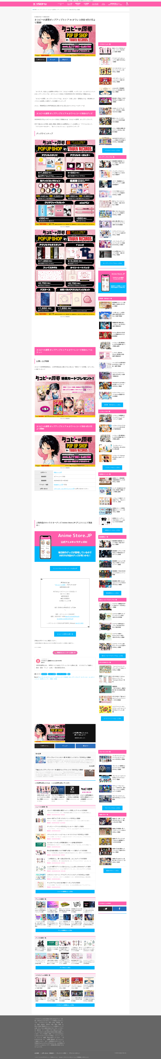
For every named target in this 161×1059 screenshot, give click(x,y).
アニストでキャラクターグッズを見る (64, 568)
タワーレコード (50, 677)
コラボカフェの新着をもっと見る (65, 1005)
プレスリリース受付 (61, 1053)
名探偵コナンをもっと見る (112, 530)
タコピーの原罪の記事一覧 (65, 634)
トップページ (61, 4)
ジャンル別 (69, 4)
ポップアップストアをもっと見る (112, 263)
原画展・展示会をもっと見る (112, 404)
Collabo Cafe (40, 4)
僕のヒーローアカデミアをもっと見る (112, 655)
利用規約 (79, 1057)
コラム (103, 4)
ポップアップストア (61, 674)
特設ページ (57, 472)
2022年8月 (44, 674)
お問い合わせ (51, 1039)
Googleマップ (58, 484)
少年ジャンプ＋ (45, 679)
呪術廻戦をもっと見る (112, 593)
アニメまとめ (95, 4)
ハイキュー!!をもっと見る (112, 467)
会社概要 (37, 1053)
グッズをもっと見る (65, 967)
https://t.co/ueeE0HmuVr (72, 616)
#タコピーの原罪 (60, 585)
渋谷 (56, 679)
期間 (69, 674)
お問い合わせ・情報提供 (48, 1053)
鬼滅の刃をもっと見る (112, 870)
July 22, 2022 (79, 623)
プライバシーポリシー (74, 1053)
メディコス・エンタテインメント (63, 488)
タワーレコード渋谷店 (62, 677)
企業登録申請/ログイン (115, 4)
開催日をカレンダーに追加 (64, 652)
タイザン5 (42, 677)
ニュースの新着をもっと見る (65, 891)
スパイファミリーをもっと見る (112, 718)
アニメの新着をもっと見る (65, 930)
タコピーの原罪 (51, 674)
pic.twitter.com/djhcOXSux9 (65, 619)
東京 (52, 679)
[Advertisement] (49, 75)
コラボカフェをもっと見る (112, 150)
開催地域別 (77, 4)
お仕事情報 (86, 4)
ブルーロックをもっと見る (112, 808)
